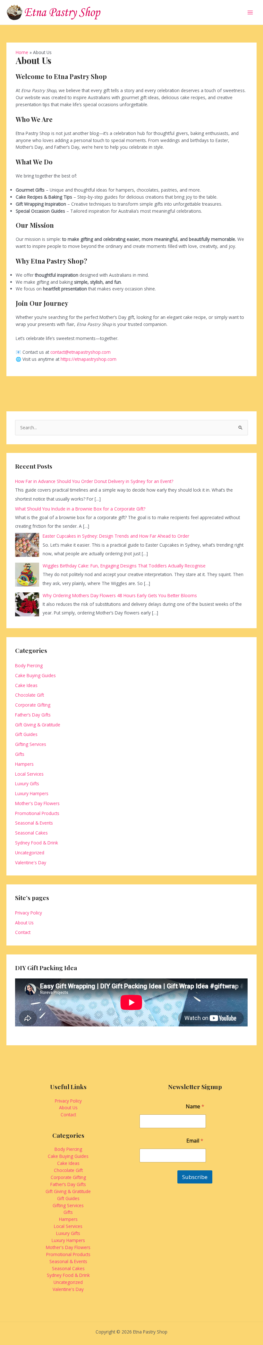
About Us (24, 923)
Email (194, 1141)
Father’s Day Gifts (33, 715)
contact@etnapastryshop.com (80, 352)
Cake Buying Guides (35, 675)
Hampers (24, 764)
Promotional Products (37, 813)
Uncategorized (29, 853)
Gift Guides (26, 734)
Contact (22, 932)
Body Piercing (29, 665)
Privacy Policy (28, 913)
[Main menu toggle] (250, 12)
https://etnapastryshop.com (88, 359)
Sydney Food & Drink (36, 843)
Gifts (19, 754)
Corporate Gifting (32, 705)
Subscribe (195, 1177)
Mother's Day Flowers (37, 803)
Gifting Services (30, 744)
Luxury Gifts (27, 783)
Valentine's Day (30, 862)
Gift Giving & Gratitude (37, 725)
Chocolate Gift (29, 695)
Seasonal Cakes (31, 833)
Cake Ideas (26, 685)
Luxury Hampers (31, 793)
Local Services (29, 774)
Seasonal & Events (34, 823)
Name (195, 1107)
